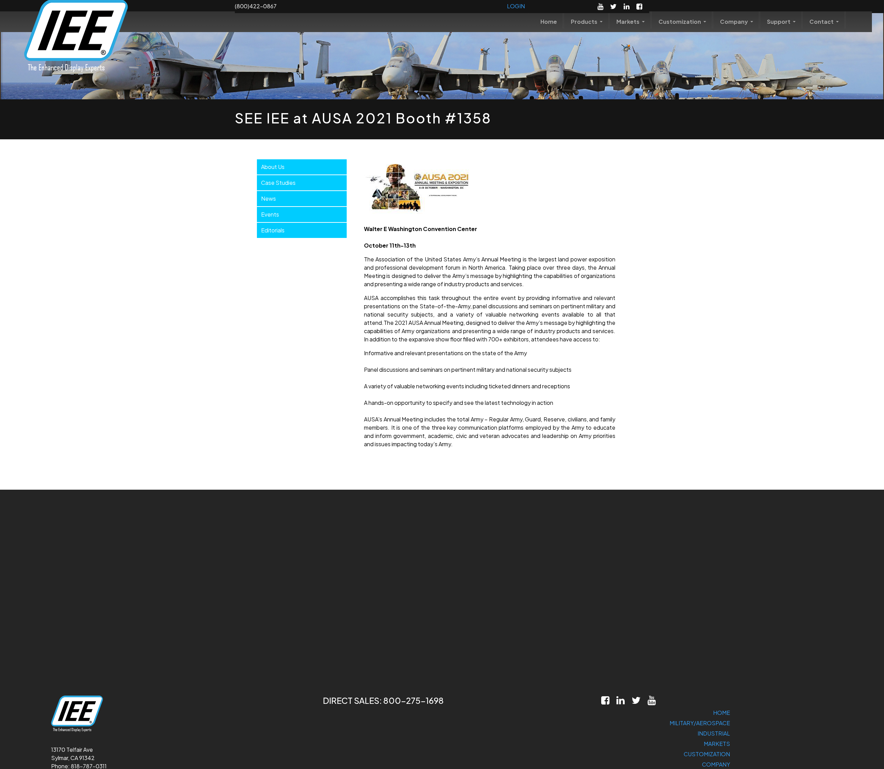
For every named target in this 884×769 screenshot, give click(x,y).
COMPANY (716, 764)
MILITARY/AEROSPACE (700, 723)
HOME (721, 712)
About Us (273, 166)
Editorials (273, 230)
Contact (822, 21)
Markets (628, 21)
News (268, 198)
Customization (680, 21)
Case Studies (278, 182)
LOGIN (516, 6)
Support (779, 21)
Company (734, 21)
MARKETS (717, 743)
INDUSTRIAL (714, 733)
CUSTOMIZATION (707, 754)
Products (584, 21)
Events (270, 214)
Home (548, 21)
